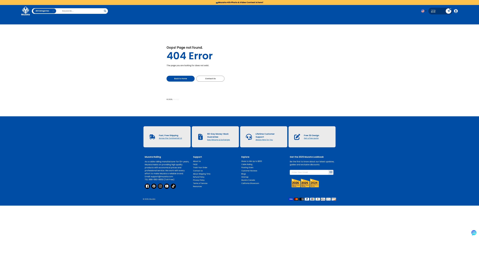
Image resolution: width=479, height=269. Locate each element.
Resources (197, 186)
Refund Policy (198, 177)
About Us (197, 161)
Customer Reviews (249, 171)
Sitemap (244, 177)
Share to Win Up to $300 (251, 161)
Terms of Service (200, 183)
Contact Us (198, 171)
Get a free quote (311, 138)
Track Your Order (200, 167)
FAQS (195, 164)
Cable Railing (246, 164)
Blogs (243, 174)
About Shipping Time (201, 174)
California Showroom (250, 183)
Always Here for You (264, 139)
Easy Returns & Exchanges (218, 139)
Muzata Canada (248, 180)
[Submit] (330, 172)
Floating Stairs (247, 167)
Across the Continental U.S (170, 138)
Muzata (176, 99)
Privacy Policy (199, 180)
